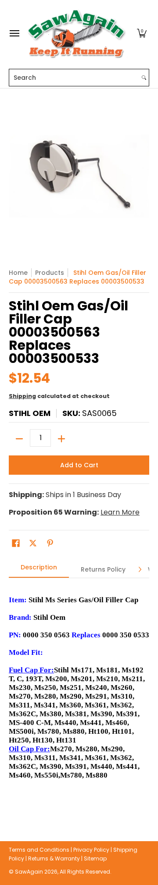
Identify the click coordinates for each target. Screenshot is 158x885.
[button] (141, 33)
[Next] (139, 569)
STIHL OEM (29, 413)
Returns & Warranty (54, 858)
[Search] (144, 77)
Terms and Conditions (39, 849)
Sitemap (95, 858)
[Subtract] (19, 439)
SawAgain (29, 871)
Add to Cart (79, 465)
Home (18, 272)
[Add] (61, 439)
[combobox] (74, 77)
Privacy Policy (91, 849)
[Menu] (14, 33)
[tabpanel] (79, 696)
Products (49, 272)
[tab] (39, 570)
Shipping (22, 396)
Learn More (120, 512)
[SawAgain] (76, 33)
